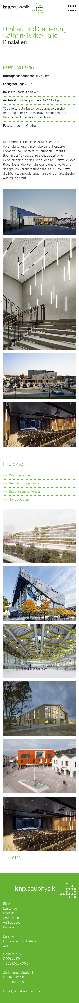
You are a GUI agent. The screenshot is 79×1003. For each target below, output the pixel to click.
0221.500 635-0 (17, 963)
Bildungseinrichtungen (25, 491)
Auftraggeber (12, 922)
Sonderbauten (19, 500)
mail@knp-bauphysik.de (23, 991)
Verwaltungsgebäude (24, 483)
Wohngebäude (19, 475)
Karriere (8, 927)
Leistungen (11, 908)
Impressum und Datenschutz (23, 941)
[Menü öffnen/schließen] (72, 8)
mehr (15, 857)
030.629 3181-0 (17, 982)
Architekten (11, 918)
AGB (6, 946)
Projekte (13, 464)
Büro (6, 903)
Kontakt (8, 937)
